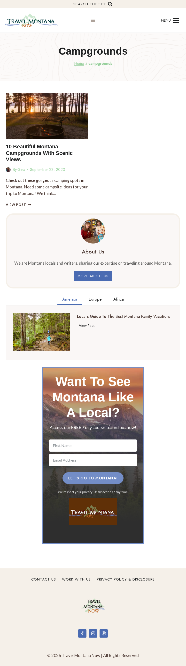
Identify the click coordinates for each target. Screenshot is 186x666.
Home (79, 63)
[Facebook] (82, 633)
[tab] (69, 300)
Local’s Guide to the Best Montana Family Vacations (123, 316)
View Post (18, 205)
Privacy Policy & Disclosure (126, 579)
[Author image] (8, 169)
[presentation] (47, 116)
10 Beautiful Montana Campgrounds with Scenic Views (39, 152)
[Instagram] (93, 633)
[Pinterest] (104, 633)
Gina (21, 169)
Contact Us (43, 579)
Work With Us (76, 579)
